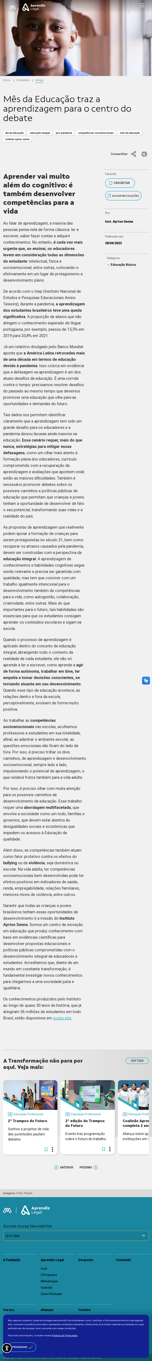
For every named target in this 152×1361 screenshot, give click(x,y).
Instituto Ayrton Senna (17, 139)
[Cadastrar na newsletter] (143, 1235)
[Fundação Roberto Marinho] (13, 7)
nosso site (62, 1018)
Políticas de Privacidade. (65, 1335)
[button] (46, 1149)
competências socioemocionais (96, 133)
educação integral (40, 133)
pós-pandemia (64, 133)
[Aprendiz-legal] (34, 7)
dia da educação (14, 133)
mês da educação (130, 133)
